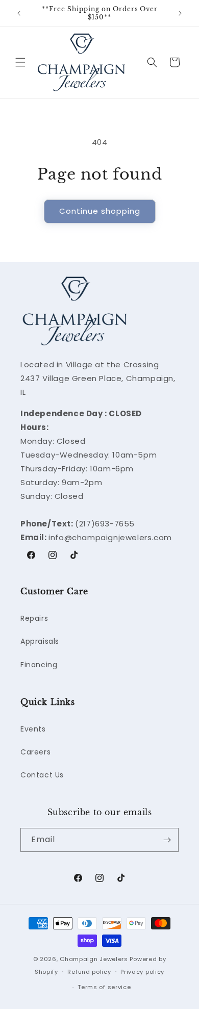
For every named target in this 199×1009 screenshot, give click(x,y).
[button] (20, 62)
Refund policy (89, 972)
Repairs (34, 618)
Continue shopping (99, 211)
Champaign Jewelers (94, 959)
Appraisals (39, 641)
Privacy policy (142, 972)
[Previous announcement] (19, 13)
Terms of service (104, 987)
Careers (35, 752)
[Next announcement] (180, 13)
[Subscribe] (167, 840)
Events (33, 729)
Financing (38, 665)
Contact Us (42, 775)
